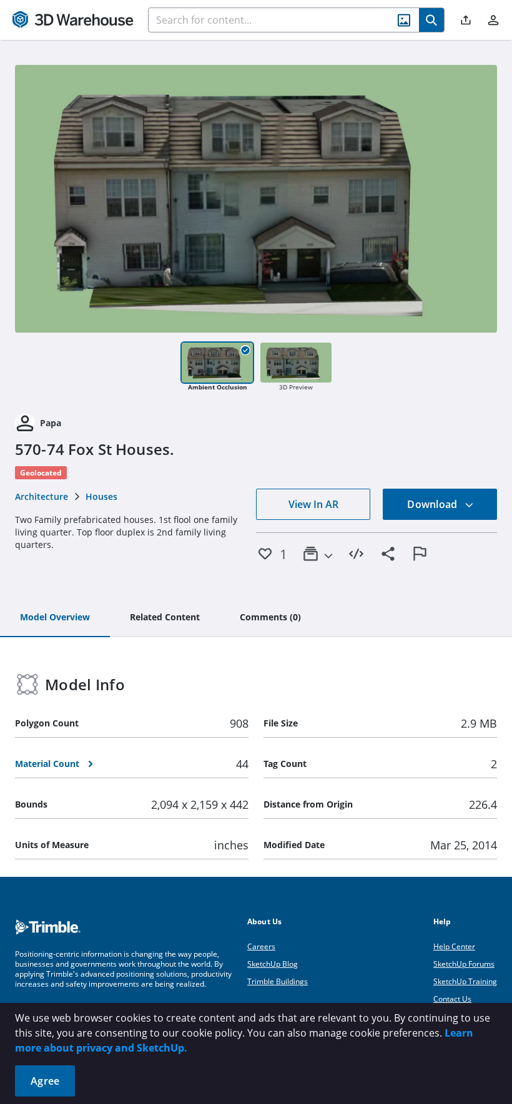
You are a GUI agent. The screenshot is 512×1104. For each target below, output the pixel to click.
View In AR (313, 504)
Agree (45, 1081)
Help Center (454, 946)
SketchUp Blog (272, 964)
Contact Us (452, 999)
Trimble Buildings (277, 981)
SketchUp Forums (464, 964)
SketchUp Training (465, 981)
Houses (101, 496)
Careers (261, 946)
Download (433, 504)
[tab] (55, 617)
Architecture (41, 496)
